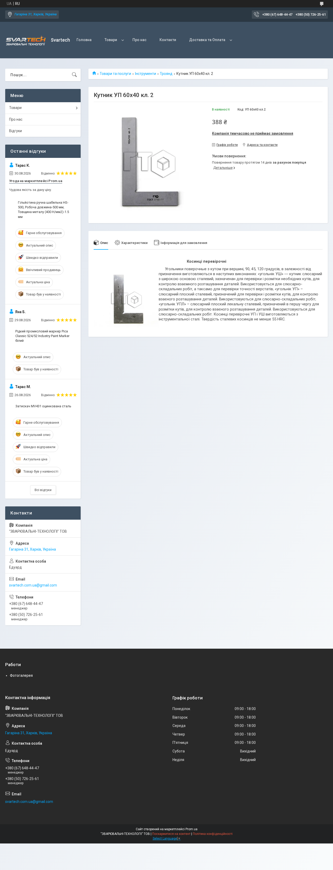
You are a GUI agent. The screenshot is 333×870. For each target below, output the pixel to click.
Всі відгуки (43, 490)
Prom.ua (191, 829)
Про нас (139, 40)
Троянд (166, 74)
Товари (111, 40)
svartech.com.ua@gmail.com (33, 585)
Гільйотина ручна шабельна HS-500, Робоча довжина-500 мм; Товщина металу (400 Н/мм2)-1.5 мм (43, 210)
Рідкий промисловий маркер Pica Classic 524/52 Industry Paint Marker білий (42, 336)
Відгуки (15, 131)
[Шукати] (74, 75)
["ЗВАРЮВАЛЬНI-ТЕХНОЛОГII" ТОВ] (26, 40)
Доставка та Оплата (207, 40)
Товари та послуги (115, 74)
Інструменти (145, 74)
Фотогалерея (21, 675)
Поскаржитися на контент (171, 834)
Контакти (167, 40)
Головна (84, 40)
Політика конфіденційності (213, 834)
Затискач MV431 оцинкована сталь (43, 406)
